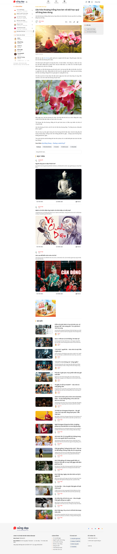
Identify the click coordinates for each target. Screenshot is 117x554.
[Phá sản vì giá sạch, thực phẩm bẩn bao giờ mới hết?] (44, 377)
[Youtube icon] (98, 528)
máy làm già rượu (75, 538)
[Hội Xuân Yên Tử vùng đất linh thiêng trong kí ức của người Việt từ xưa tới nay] (44, 441)
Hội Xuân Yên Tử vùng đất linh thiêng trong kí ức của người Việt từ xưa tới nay (68, 437)
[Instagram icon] (92, 528)
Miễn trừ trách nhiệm (23, 63)
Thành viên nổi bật (20, 35)
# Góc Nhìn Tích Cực (40, 6)
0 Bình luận (60, 201)
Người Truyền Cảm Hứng (59, 540)
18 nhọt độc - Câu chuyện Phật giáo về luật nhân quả (68, 487)
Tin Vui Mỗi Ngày (57, 538)
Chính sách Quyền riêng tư (94, 540)
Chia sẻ (78, 201)
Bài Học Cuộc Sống (57, 544)
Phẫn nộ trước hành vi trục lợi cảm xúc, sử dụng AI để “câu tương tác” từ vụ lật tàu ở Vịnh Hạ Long (67, 326)
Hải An (59, 333)
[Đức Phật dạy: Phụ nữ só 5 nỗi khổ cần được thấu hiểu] (44, 514)
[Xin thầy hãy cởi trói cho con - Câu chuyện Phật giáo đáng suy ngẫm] (44, 502)
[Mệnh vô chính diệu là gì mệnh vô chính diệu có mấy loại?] (58, 230)
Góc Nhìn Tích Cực (57, 549)
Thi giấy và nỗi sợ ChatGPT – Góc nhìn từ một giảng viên (67, 386)
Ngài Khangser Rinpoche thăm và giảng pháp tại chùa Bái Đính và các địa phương (67, 425)
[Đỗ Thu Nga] (36, 207)
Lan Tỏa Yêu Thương (58, 542)
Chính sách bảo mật (25, 64)
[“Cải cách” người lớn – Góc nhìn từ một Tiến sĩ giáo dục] (44, 354)
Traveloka (73, 546)
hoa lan (57, 146)
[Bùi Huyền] (56, 444)
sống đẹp (74, 146)
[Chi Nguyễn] (36, 160)
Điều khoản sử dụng (17, 64)
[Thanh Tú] (56, 406)
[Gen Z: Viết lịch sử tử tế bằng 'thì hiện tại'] (44, 342)
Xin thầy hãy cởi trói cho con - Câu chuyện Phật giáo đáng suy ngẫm (68, 499)
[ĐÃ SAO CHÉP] (74, 22)
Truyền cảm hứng (90, 29)
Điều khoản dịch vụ (92, 538)
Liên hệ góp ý (15, 63)
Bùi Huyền (60, 443)
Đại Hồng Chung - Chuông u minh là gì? (53, 143)
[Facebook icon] (88, 528)
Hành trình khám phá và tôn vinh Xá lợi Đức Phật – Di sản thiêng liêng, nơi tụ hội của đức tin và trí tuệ (68, 398)
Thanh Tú (59, 405)
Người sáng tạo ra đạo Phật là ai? (45, 164)
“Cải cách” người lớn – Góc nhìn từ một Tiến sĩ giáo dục (68, 350)
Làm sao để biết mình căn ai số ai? (45, 255)
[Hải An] (56, 334)
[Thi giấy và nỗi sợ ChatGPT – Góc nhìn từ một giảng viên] (44, 389)
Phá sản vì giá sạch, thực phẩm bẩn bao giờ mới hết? (68, 374)
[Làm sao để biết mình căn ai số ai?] (58, 276)
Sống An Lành (56, 545)
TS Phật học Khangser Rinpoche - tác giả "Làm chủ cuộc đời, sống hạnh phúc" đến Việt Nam (67, 412)
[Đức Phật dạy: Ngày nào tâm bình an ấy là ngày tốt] (44, 478)
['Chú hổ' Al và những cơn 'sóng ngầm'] (44, 365)
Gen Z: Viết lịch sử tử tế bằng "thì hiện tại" (67, 339)
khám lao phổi (74, 544)
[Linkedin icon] (95, 528)
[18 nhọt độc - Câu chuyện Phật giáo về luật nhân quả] (44, 490)
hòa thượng (46, 58)
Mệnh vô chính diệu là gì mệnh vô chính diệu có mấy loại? (53, 210)
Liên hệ (90, 546)
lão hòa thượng (47, 146)
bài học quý (65, 146)
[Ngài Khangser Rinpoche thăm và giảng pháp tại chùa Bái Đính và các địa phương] (44, 429)
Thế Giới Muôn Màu (57, 547)
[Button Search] (26, 2)
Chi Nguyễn (40, 160)
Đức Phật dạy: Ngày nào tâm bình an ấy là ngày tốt (67, 475)
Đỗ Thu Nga (41, 21)
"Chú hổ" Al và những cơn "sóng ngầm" (67, 362)
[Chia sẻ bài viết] (86, 2)
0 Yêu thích (40, 201)
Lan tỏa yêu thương (91, 31)
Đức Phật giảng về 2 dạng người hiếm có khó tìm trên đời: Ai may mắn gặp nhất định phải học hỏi (68, 462)
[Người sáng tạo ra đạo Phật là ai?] (58, 184)
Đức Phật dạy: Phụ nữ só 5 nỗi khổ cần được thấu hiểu (68, 511)
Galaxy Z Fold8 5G (75, 541)
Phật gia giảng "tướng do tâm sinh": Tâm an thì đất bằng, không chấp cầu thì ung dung (68, 449)
